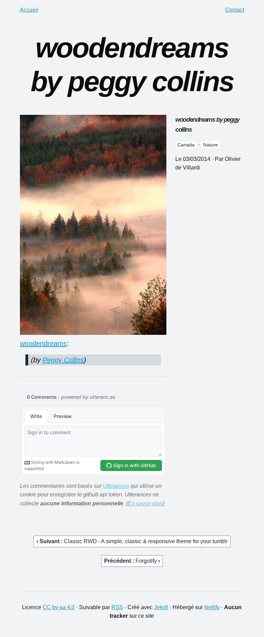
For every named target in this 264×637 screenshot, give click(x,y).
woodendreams (43, 343)
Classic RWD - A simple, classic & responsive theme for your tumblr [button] (146, 541)
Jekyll (161, 607)
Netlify (212, 607)
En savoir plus (145, 503)
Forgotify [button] (146, 561)
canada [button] (186, 144)
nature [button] (210, 144)
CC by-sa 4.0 (59, 607)
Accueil (29, 10)
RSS (117, 607)
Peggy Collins (63, 360)
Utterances (116, 486)
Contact (234, 10)
